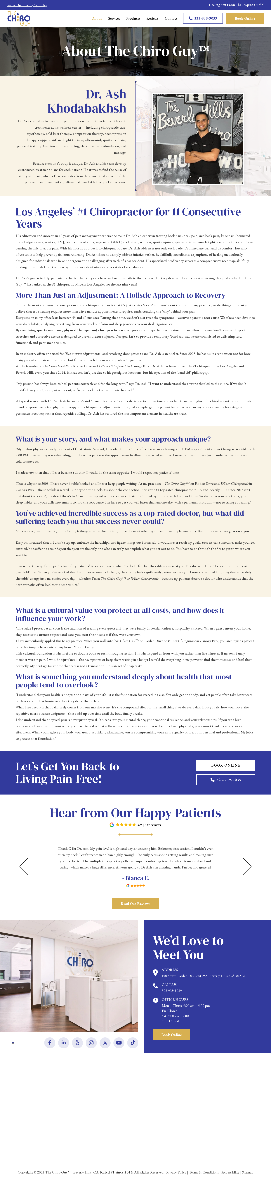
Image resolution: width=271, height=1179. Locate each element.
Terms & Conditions (204, 1172)
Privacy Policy (176, 1172)
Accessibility (230, 1172)
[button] (135, 824)
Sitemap (247, 1172)
